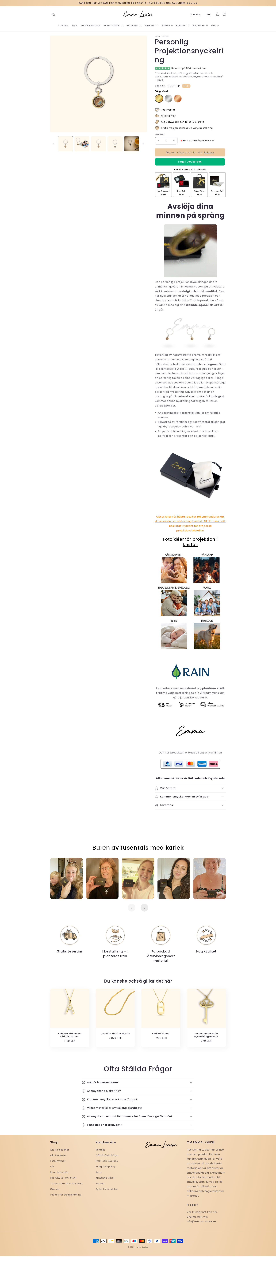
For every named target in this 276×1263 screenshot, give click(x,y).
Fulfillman (215, 752)
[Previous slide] (131, 908)
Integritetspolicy (105, 1166)
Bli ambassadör (59, 1172)
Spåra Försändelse (107, 1189)
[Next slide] (144, 908)
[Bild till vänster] (53, 143)
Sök (52, 1166)
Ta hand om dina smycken (66, 1183)
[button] (53, 14)
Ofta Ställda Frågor (107, 1155)
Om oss (54, 1189)
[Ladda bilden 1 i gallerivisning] (65, 143)
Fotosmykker (57, 1161)
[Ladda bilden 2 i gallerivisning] (81, 143)
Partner (100, 1183)
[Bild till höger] (143, 143)
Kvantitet (159, 134)
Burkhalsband (161, 1033)
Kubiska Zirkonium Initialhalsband (69, 1035)
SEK (209, 14)
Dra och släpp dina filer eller (190, 152)
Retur (99, 1172)
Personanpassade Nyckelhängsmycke (206, 1035)
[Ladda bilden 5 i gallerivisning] (131, 143)
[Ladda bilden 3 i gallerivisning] (98, 143)
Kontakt (100, 1149)
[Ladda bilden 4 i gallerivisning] (114, 143)
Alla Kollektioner (59, 1149)
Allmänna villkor (105, 1177)
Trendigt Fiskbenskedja (115, 1033)
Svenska (195, 14)
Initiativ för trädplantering (65, 1194)
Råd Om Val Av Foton (62, 1177)
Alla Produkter (58, 1155)
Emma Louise (142, 1247)
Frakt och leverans (107, 1161)
